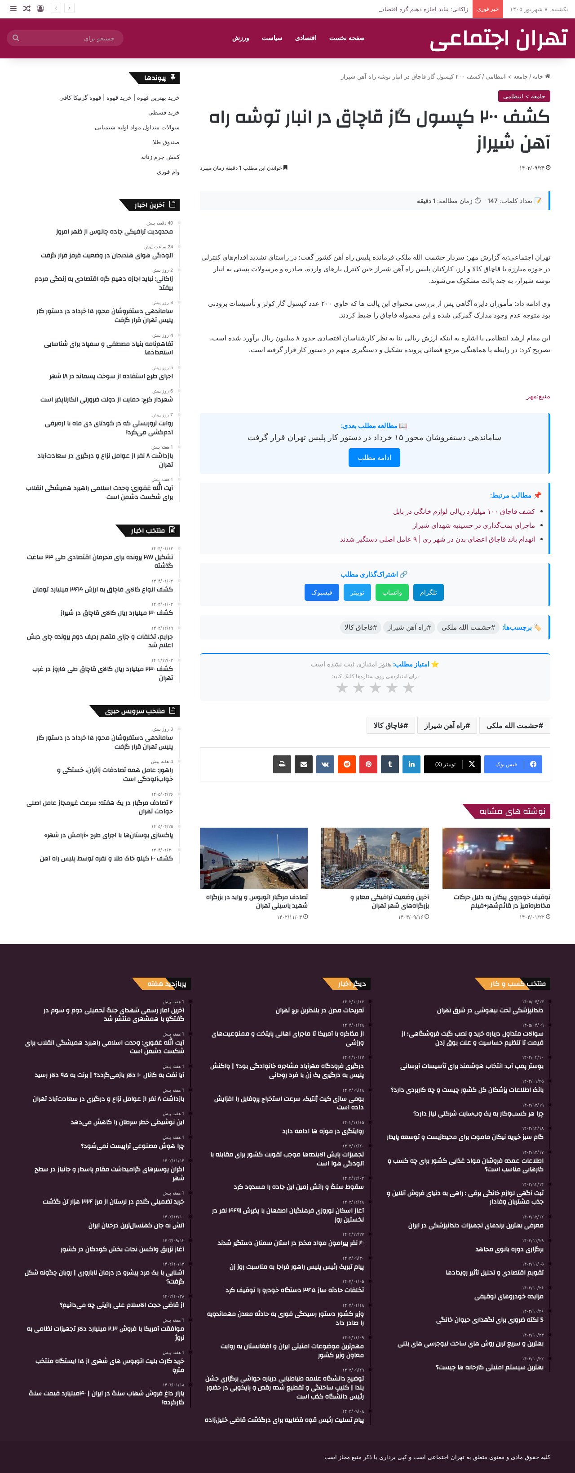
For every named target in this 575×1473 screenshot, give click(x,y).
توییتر (357, 592)
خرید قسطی (164, 112)
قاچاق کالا (388, 725)
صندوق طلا (166, 142)
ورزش (240, 38)
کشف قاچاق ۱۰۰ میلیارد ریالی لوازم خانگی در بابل (464, 511)
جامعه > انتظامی (507, 76)
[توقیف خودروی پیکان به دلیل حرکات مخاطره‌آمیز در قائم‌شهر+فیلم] (496, 858)
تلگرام (428, 592)
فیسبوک (321, 592)
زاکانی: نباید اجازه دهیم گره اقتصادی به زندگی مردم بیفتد (397, 9)
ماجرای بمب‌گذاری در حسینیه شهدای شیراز (474, 525)
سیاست (272, 38)
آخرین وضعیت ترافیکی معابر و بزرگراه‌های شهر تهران (389, 901)
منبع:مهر (538, 396)
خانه (539, 76)
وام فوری (168, 171)
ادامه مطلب (374, 457)
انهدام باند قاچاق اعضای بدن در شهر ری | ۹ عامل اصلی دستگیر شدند (437, 539)
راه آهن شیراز (445, 725)
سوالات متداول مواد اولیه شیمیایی (137, 127)
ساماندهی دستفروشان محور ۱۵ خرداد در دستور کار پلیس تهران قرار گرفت (374, 437)
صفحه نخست (347, 38)
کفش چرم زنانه (160, 156)
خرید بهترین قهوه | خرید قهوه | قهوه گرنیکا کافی (119, 97)
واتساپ (392, 592)
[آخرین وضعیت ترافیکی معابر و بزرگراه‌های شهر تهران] (375, 858)
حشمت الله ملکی (513, 725)
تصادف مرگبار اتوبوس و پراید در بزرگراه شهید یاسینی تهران (257, 901)
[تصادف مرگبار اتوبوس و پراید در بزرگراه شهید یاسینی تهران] (254, 858)
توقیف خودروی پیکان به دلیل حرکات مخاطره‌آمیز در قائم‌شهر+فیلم (502, 901)
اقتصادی (306, 38)
